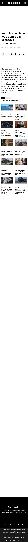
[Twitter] (18, 524)
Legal (5, 537)
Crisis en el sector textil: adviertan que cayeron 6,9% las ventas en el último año (20, 171)
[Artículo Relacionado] (7, 107)
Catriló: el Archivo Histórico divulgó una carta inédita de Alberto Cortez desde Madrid (7, 152)
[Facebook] (10, 524)
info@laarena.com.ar (19, 519)
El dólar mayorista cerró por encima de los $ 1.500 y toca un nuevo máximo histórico (6, 190)
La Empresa (10, 537)
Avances (8, 98)
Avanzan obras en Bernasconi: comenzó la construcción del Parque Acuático (6, 171)
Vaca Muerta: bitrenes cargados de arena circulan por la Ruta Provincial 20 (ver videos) (20, 190)
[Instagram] (14, 524)
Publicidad (16, 537)
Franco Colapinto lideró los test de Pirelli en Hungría (6, 134)
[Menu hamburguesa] (2, 3)
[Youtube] (22, 524)
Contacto (22, 537)
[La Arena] (14, 3)
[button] (7, 54)
